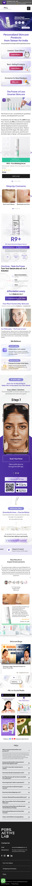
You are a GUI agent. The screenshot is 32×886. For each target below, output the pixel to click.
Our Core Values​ (8, 863)
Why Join (15, 82)
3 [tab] (18, 473)
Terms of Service (5, 883)
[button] (13, 29)
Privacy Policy (15, 883)
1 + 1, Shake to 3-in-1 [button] (16, 294)
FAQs (4, 874)
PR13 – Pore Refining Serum (16, 163)
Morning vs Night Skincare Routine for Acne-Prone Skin (14, 667)
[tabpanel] (16, 432)
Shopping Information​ (9, 869)
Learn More (15, 54)
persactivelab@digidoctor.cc (19, 847)
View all (15, 682)
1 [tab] (14, 473)
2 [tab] (16, 473)
